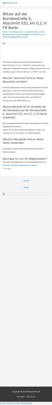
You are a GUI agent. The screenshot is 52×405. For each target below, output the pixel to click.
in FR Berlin (35, 34)
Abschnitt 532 (32, 32)
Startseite (21, 397)
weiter (26, 187)
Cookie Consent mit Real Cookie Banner (16, 403)
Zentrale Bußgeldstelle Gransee (16, 37)
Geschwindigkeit (23, 34)
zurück (26, 181)
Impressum (30, 397)
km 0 (43, 34)
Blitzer (5, 32)
